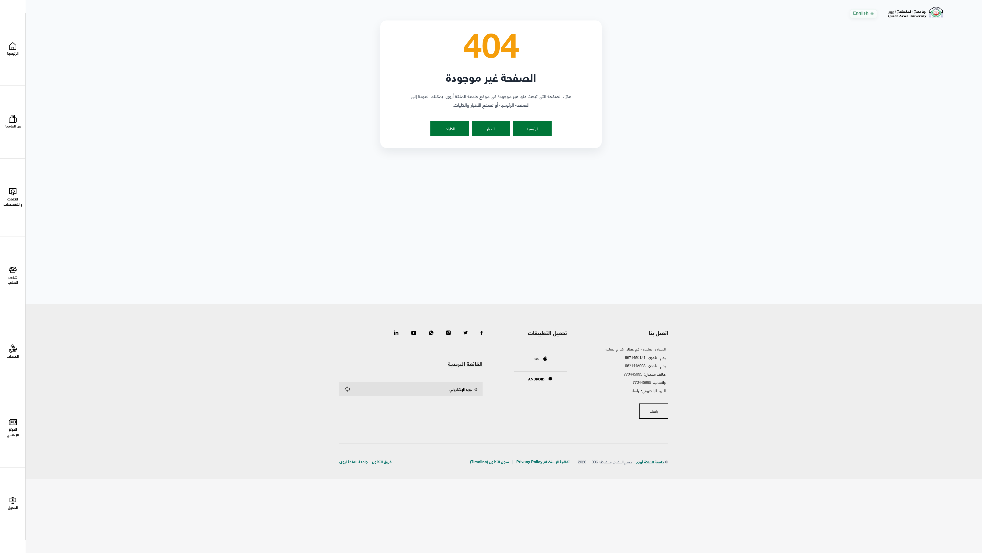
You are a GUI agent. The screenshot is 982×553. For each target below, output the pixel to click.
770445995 (633, 373)
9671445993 (635, 365)
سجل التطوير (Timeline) (489, 462)
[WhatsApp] (431, 333)
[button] (12, 122)
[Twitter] (465, 333)
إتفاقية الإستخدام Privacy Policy (543, 462)
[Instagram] (448, 333)
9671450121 (635, 357)
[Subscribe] (347, 389)
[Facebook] (482, 333)
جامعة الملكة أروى (650, 462)
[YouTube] (413, 333)
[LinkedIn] (396, 333)
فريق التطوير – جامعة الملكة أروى (365, 462)
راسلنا (634, 390)
